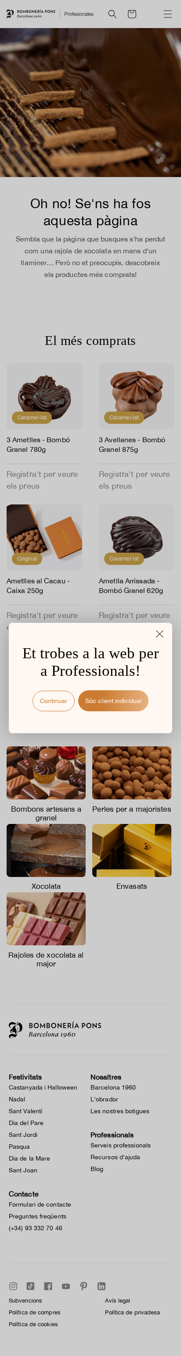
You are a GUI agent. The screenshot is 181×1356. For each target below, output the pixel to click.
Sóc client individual (113, 700)
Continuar (53, 700)
